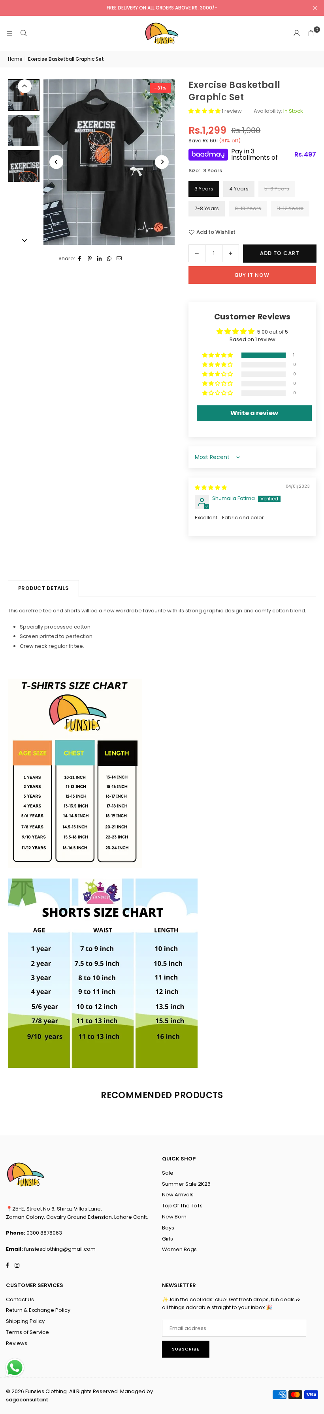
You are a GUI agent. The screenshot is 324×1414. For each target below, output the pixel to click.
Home (15, 59)
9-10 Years (248, 208)
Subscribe (186, 1349)
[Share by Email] (119, 259)
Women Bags (179, 1249)
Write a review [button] (254, 413)
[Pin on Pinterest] (90, 259)
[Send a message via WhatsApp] (15, 1368)
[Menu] (9, 33)
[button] (311, 33)
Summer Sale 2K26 (186, 1184)
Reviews (16, 1343)
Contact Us (20, 1299)
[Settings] (297, 33)
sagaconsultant (27, 1399)
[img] (211, 487)
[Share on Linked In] (100, 259)
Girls (167, 1238)
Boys (168, 1227)
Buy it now (252, 275)
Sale (167, 1173)
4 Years (239, 188)
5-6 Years (276, 188)
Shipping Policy (25, 1321)
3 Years (203, 188)
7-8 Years (206, 208)
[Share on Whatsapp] (110, 259)
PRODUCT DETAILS (43, 588)
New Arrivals (178, 1194)
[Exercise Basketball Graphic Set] (23, 95)
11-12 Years (290, 208)
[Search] (24, 33)
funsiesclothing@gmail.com (60, 1249)
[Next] (162, 162)
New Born (174, 1216)
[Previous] (56, 162)
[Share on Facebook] (80, 259)
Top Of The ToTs (182, 1205)
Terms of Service (27, 1332)
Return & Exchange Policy (38, 1310)
